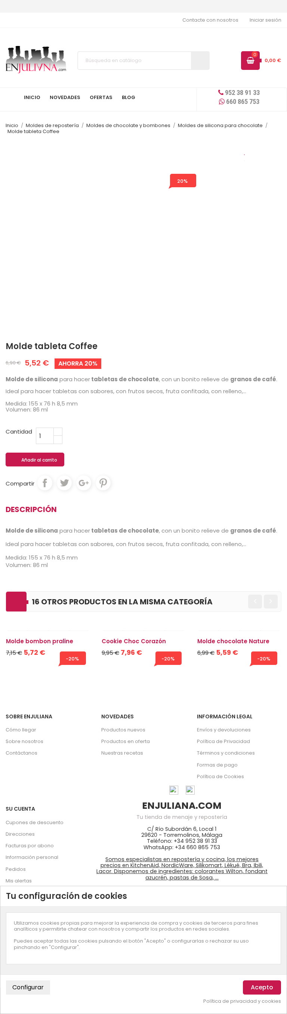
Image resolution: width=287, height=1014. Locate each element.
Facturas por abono (30, 845)
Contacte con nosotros (210, 20)
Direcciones (20, 834)
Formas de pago (217, 764)
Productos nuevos (123, 729)
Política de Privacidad (223, 741)
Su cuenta (20, 809)
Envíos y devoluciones (224, 729)
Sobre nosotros (24, 741)
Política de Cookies (220, 776)
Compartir (44, 482)
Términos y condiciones (226, 752)
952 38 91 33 (241, 92)
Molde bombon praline (39, 641)
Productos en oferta (125, 741)
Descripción (31, 509)
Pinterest (103, 482)
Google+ (83, 482)
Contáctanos (21, 752)
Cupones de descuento (35, 822)
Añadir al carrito (35, 460)
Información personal (32, 857)
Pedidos (16, 869)
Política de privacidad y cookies (242, 1001)
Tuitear (64, 482)
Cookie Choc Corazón (134, 641)
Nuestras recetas (122, 752)
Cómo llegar (21, 729)
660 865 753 (242, 101)
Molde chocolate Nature (233, 641)
